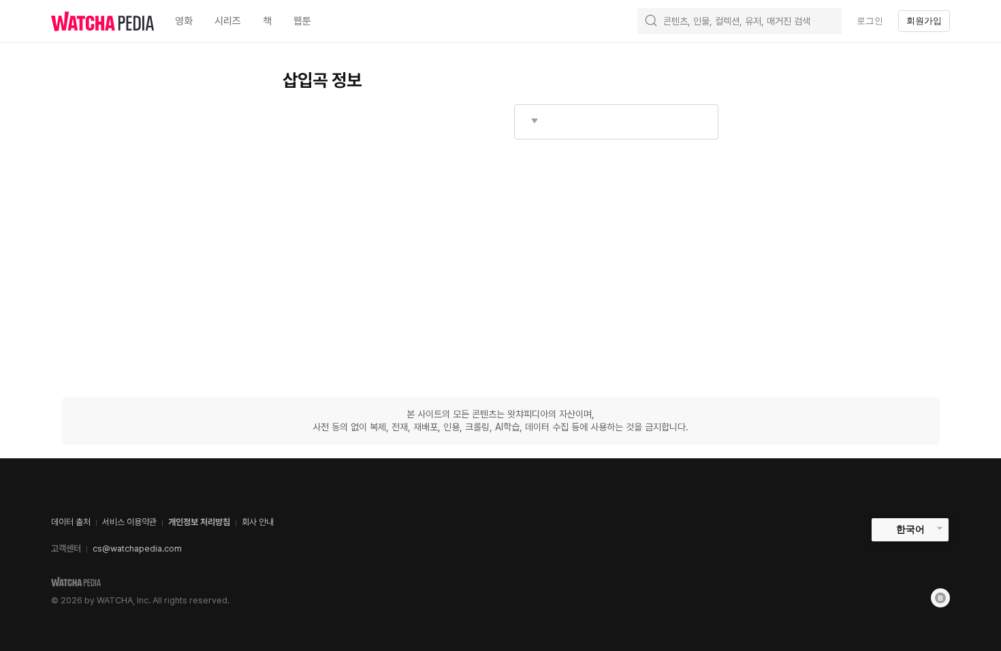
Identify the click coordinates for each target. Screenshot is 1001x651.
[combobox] (616, 122)
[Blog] (940, 597)
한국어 (910, 529)
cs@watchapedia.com (137, 548)
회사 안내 (258, 522)
